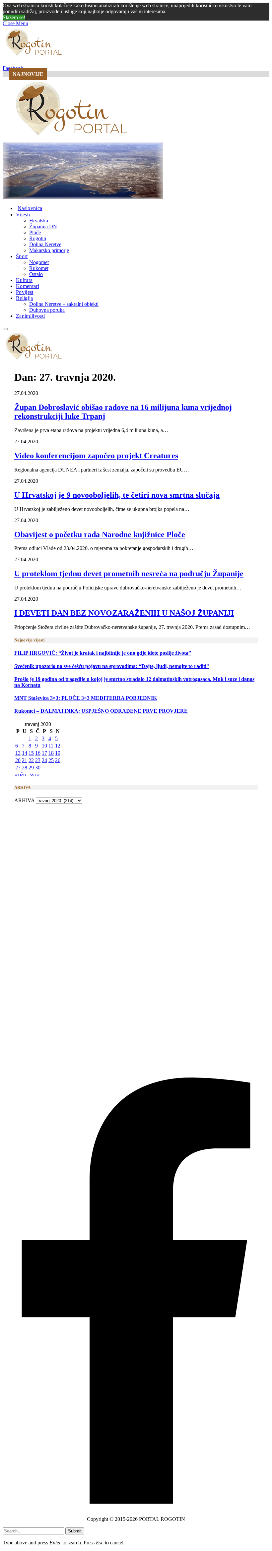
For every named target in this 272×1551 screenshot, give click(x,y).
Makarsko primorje (49, 250)
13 (18, 753)
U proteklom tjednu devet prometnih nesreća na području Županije (128, 573)
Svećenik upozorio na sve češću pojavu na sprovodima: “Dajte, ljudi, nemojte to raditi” (111, 666)
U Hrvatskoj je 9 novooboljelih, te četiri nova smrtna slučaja (117, 495)
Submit (75, 1530)
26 (57, 760)
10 (44, 745)
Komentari (27, 286)
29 (31, 767)
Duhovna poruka (47, 310)
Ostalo (36, 274)
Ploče (35, 232)
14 (24, 753)
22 (31, 760)
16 (37, 753)
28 (24, 767)
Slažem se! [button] (14, 17)
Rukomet (38, 268)
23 (37, 760)
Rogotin (37, 238)
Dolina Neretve (45, 244)
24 (44, 760)
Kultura (24, 280)
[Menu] (5, 329)
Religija (24, 298)
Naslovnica (30, 208)
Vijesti (23, 214)
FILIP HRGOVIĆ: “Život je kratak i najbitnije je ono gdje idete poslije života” (102, 653)
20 (18, 760)
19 (57, 753)
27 (18, 767)
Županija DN (43, 226)
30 (37, 767)
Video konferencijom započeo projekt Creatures (96, 455)
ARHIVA (24, 800)
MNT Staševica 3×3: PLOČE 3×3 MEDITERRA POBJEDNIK (85, 698)
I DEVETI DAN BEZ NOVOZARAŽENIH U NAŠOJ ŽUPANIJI (124, 613)
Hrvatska (38, 220)
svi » (35, 774)
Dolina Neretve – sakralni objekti (64, 304)
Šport (22, 256)
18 (51, 753)
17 (44, 753)
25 (51, 760)
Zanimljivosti (30, 316)
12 (57, 745)
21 (24, 760)
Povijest (25, 292)
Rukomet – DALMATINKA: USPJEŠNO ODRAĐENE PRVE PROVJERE (101, 711)
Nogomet (39, 262)
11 (50, 745)
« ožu (20, 774)
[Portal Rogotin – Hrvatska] (72, 139)
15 (31, 753)
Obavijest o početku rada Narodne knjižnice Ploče (99, 534)
